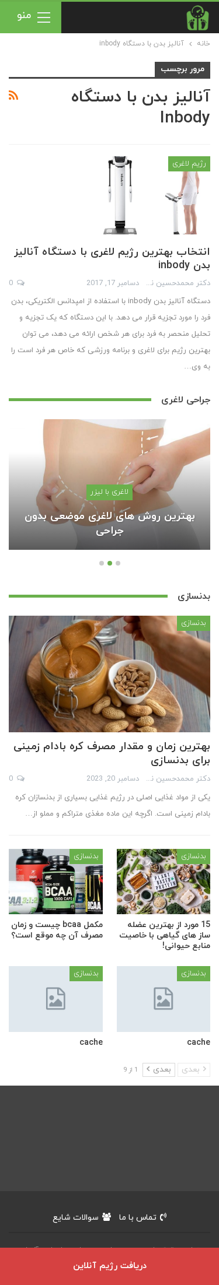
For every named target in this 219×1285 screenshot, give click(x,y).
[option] (109, 490)
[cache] (164, 998)
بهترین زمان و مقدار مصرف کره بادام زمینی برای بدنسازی (111, 753)
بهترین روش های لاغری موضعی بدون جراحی (110, 523)
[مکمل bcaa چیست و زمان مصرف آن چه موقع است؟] (56, 881)
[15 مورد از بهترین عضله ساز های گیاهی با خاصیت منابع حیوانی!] (164, 881)
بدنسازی (193, 623)
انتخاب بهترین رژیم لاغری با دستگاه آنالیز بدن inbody (112, 259)
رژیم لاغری (189, 164)
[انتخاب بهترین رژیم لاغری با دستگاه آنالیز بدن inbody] (149, 195)
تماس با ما (138, 1217)
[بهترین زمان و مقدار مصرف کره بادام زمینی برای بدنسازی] (109, 674)
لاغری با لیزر (109, 492)
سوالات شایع (76, 1217)
